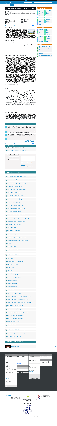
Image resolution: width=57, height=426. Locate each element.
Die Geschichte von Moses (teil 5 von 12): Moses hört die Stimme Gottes (16, 208)
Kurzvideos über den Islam (48, 41)
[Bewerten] (5, 25)
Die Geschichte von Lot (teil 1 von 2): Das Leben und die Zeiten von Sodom (16, 189)
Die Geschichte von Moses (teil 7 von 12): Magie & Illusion (14, 211)
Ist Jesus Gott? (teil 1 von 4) (10, 267)
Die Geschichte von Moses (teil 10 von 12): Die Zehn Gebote (14, 215)
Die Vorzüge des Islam (48, 10)
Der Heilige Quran (41, 19)
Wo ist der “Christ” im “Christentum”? (11, 258)
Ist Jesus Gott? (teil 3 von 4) (10, 270)
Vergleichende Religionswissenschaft (49, 36)
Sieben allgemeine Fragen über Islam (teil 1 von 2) (45, 56)
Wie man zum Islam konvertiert (48, 13)
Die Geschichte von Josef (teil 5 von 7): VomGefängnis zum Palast (15, 198)
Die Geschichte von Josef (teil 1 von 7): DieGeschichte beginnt (14, 192)
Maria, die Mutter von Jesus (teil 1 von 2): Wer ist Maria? (14, 224)
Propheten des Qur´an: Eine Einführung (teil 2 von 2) (13, 249)
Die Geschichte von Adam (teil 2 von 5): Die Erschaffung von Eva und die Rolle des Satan (18, 179)
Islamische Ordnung (40, 24)
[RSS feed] (50, 392)
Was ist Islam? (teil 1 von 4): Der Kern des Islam (44, 47)
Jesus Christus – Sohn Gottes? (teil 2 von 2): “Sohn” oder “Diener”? (15, 261)
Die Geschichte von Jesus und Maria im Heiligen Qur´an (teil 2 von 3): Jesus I (29, 141)
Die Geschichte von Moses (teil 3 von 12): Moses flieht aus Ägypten (15, 205)
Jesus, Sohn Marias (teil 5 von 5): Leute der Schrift (13, 234)
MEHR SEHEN (19, 363)
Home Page (6, 6)
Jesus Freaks (8, 255)
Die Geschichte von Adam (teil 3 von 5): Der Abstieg (13, 180)
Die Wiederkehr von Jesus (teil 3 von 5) (12, 283)
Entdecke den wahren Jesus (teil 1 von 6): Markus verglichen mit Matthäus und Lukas (17, 312)
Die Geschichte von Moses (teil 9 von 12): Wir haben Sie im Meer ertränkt (16, 214)
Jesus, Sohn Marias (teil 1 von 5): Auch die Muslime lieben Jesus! (15, 305)
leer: (6, 254)
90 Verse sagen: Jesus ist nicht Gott (11, 324)
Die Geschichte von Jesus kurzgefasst (11, 227)
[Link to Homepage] (8, 2)
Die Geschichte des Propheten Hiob (11, 246)
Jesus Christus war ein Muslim (15, 346)
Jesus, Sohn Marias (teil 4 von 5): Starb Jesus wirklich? (14, 233)
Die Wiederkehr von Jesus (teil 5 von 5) (12, 286)
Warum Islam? (41, 53)
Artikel (9, 254)
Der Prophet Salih (9, 243)
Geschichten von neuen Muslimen (41, 17)
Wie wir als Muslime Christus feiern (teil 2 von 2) (13, 327)
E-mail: (8, 159)
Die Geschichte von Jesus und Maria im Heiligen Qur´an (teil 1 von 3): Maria (16, 147)
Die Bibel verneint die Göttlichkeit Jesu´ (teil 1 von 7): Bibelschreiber (15, 293)
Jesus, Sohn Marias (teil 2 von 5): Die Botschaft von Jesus (14, 230)
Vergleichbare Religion (14, 254)
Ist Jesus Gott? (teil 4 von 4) (10, 271)
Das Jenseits (48, 15)
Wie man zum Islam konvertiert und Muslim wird (44, 49)
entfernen (50, 363)
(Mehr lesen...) (7, 359)
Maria (18, 329)
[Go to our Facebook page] (45, 392)
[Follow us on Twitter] (48, 392)
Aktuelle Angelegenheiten (41, 22)
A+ (34, 11)
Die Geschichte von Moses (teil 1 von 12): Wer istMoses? (14, 202)
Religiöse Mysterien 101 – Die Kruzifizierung (12, 264)
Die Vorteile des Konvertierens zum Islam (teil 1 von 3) (45, 51)
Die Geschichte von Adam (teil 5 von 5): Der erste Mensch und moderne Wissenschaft (17, 183)
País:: (8, 157)
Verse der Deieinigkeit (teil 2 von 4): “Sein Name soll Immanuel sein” (15, 274)
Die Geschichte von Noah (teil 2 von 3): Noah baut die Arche (14, 186)
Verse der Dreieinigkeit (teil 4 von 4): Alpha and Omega (14, 277)
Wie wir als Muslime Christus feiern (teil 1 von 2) (13, 325)
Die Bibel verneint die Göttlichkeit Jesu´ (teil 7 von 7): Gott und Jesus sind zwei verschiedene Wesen (19, 302)
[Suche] (45, 2)
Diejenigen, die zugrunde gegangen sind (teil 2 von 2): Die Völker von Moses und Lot (17, 240)
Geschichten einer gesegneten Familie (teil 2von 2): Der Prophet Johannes (16, 221)
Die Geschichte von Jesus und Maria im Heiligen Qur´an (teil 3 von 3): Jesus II (16, 150)
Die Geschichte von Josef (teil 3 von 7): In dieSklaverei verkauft (15, 195)
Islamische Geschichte (47, 22)
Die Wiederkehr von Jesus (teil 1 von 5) (12, 280)
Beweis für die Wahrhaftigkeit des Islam (41, 30)
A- (32, 11)
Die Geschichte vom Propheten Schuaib (12, 252)
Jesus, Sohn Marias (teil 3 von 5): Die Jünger (13, 231)
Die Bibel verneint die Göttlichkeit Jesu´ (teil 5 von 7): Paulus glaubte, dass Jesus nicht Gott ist (18, 299)
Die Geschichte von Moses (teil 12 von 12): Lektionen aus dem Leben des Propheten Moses (18, 218)
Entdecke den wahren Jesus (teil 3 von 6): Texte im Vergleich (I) (15, 315)
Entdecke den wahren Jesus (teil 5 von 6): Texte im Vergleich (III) (15, 318)
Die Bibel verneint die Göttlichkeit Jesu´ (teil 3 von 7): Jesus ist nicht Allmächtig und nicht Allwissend (19, 296)
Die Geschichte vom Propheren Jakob (11, 250)
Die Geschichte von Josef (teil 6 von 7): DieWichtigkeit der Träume (15, 199)
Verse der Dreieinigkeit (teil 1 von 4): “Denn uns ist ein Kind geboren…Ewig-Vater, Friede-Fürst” (18, 273)
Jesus (18, 254)
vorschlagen (23, 165)
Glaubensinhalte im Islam (11, 6)
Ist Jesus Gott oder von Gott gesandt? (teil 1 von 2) (13, 321)
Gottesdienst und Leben (41, 15)
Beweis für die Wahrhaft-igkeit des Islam (41, 11)
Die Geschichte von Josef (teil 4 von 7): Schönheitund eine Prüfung (15, 196)
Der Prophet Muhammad (48, 19)
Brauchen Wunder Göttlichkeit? (11, 289)
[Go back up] (55, 346)
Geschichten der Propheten (17, 6)
